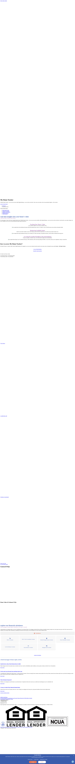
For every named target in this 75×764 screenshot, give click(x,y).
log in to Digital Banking (38, 249)
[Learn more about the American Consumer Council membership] (3, 726)
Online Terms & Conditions (4, 727)
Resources (4, 205)
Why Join (2, 698)
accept (33, 762)
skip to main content (3, 0)
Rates (6, 697)
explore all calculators (37, 655)
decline (42, 762)
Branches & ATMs (23, 698)
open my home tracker (4, 204)
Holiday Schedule (29, 698)
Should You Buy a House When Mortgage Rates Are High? (10, 663)
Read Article (2, 667)
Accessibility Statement (13, 727)
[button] (37, 633)
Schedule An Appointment (8, 698)
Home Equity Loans (5, 210)
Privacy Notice (22, 727)
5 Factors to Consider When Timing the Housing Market (10, 687)
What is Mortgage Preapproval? (6, 679)
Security (18, 727)
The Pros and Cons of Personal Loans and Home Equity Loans (11, 671)
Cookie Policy (36, 759)
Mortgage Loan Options (6, 212)
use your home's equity (4, 564)
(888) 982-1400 (3, 697)
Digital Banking (5, 213)
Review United (10, 699)
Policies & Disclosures (28, 727)
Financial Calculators (5, 211)
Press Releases (2, 699)
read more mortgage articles (4, 692)
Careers (6, 699)
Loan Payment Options (16, 698)
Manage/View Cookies (43, 759)
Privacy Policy (30, 759)
